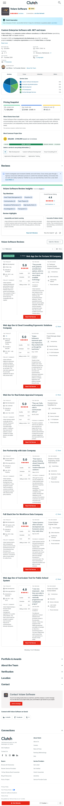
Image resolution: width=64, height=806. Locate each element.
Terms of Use (4, 796)
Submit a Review (54, 242)
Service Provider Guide (40, 779)
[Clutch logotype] (32, 2)
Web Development (27, 87)
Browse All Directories (7, 765)
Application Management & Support (14, 156)
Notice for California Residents (9, 793)
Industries (39, 74)
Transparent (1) (22, 209)
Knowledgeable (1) (9, 209)
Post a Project (5, 779)
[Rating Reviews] (14, 13)
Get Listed (36, 765)
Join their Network (39, 13)
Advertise (36, 776)
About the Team (31, 68)
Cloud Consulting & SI (50, 152)
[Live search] (60, 3)
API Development (26, 89)
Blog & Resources (6, 776)
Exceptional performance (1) (12, 205)
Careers (36, 745)
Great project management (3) (13, 197)
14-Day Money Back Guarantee (10, 772)
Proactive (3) (28, 197)
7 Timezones (8, 62)
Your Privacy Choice (6, 790)
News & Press (38, 749)
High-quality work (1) (30, 205)
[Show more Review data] (32, 317)
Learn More (54, 23)
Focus (24, 74)
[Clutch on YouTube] (13, 755)
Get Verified (37, 768)
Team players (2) (23, 201)
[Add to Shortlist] (60, 803)
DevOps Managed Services (29, 92)
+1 (50, 53)
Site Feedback (5, 748)
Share (24, 256)
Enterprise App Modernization (30, 84)
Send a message (16, 703)
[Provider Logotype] (5, 11)
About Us (36, 741)
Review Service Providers (8, 768)
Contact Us (4, 751)
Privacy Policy (4, 787)
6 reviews (20, 13)
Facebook (19, 717)
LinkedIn (7, 717)
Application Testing (34, 156)
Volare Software (18, 8)
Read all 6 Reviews (32, 233)
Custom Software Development (30, 81)
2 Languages (39, 57)
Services (9, 74)
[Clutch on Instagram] (10, 755)
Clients (55, 74)
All (5, 152)
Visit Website (17, 803)
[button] (27, 249)
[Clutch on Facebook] (2, 755)
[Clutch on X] (6, 755)
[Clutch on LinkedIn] (17, 755)
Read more (4, 43)
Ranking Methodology (40, 752)
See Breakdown (49, 204)
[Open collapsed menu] (4, 3)
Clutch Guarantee (39, 772)
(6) (54, 200)
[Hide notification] (60, 173)
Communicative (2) (9, 201)
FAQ (35, 756)
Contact (44, 803)
